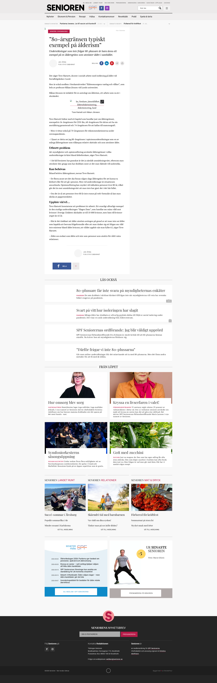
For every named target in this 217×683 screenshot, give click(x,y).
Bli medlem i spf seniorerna (76, 592)
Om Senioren (109, 3)
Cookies (167, 3)
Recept (82, 16)
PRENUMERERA (121, 3)
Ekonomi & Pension (66, 16)
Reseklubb (123, 16)
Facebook (101, 8)
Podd (134, 16)
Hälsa (92, 16)
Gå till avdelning (65, 529)
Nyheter (50, 16)
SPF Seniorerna (154, 648)
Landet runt (98, 3)
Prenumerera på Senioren (141, 593)
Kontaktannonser (106, 16)
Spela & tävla (146, 16)
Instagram (107, 8)
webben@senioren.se (114, 659)
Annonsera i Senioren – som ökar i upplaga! (145, 3)
